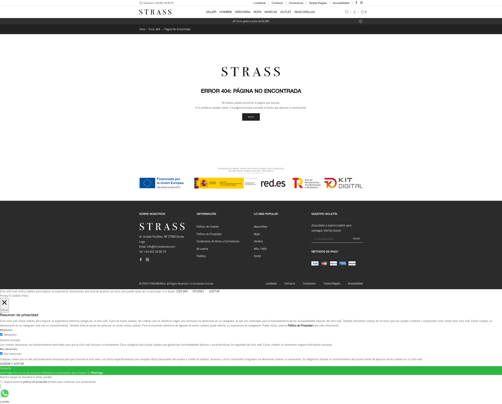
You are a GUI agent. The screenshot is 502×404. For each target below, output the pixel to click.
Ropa (257, 12)
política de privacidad (35, 382)
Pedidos (201, 256)
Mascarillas (305, 12)
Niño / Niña (260, 249)
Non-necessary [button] (8, 349)
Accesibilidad (341, 3)
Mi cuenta (202, 249)
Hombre (225, 12)
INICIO (251, 117)
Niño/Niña (242, 12)
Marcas (271, 12)
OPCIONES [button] (198, 291)
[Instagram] (361, 2)
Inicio (142, 29)
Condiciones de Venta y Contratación (218, 241)
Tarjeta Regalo (318, 3)
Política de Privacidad (209, 234)
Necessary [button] (6, 330)
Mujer (211, 12)
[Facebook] (356, 2)
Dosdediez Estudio (203, 283)
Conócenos (296, 3)
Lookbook (260, 3)
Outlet (285, 12)
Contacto (277, 3)
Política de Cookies (208, 226)
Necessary (10, 335)
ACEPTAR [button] (214, 291)
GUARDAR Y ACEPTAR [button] (12, 364)
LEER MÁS (182, 291)
